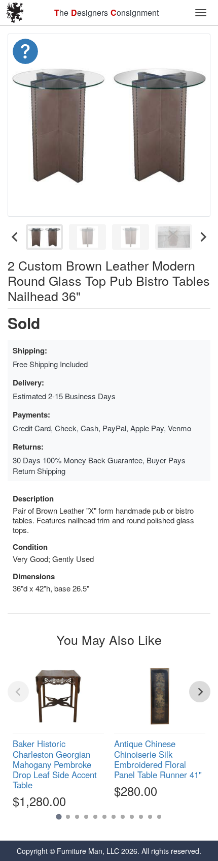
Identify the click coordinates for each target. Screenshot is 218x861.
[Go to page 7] (114, 817)
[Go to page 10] (141, 817)
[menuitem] (44, 237)
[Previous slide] (18, 691)
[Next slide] (202, 237)
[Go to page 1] (58, 817)
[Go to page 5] (95, 817)
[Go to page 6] (104, 817)
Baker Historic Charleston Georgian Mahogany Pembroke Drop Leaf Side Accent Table (55, 764)
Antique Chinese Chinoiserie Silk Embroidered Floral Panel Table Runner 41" (158, 758)
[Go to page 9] (132, 817)
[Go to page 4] (86, 817)
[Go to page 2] (68, 817)
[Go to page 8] (123, 817)
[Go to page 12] (159, 817)
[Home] (15, 13)
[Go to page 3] (77, 817)
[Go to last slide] (15, 237)
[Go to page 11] (150, 817)
